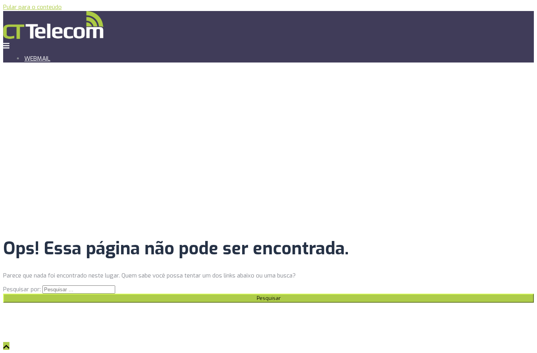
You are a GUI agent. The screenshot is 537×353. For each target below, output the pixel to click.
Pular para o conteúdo (32, 7)
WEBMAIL (37, 59)
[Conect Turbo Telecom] (53, 37)
